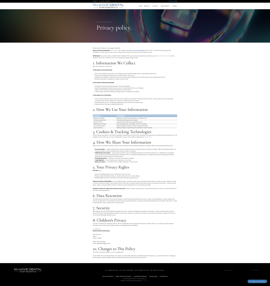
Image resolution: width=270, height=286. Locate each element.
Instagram (228, 270)
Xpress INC (145, 280)
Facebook (255, 270)
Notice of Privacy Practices (163, 56)
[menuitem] (140, 6)
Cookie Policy (148, 137)
